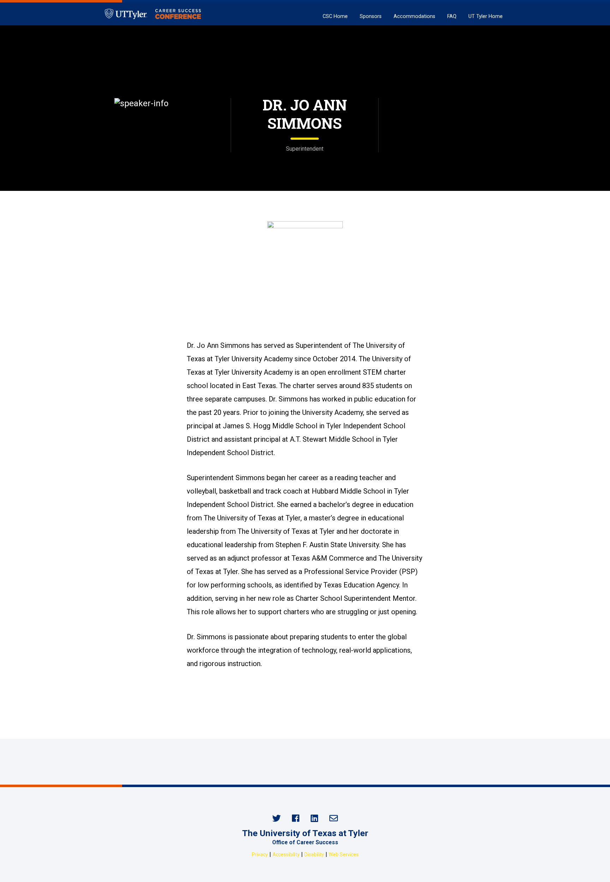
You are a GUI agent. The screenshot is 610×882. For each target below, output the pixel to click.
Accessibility (286, 854)
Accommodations (414, 16)
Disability (314, 854)
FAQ (451, 16)
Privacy (260, 854)
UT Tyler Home (485, 16)
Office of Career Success (305, 842)
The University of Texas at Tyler (305, 833)
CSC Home (335, 16)
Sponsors (371, 16)
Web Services (344, 854)
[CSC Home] (153, 14)
